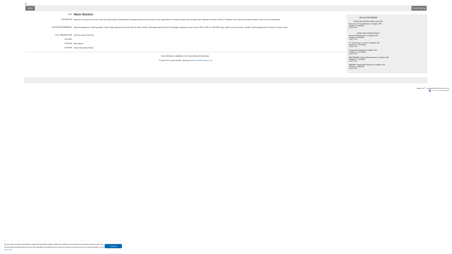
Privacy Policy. (8, 249)
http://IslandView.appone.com (202, 60)
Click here (434, 90)
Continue (113, 246)
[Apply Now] (353, 27)
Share (30, 8)
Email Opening (419, 8)
